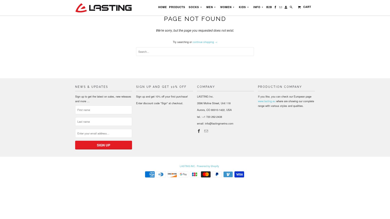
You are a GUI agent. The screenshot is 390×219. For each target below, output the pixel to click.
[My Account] (286, 8)
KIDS (244, 7)
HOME (162, 7)
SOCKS (195, 7)
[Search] (291, 8)
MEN (211, 7)
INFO (258, 7)
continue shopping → (205, 42)
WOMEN (227, 7)
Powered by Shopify (208, 166)
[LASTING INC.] (103, 8)
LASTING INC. (188, 166)
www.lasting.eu (266, 101)
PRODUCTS (177, 7)
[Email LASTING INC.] (206, 130)
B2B (269, 7)
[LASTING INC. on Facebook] (199, 130)
